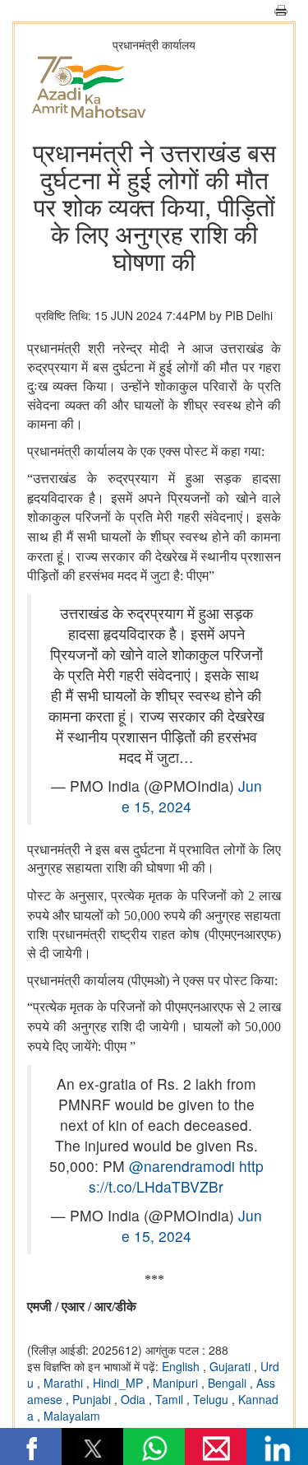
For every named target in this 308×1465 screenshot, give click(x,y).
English (182, 1366)
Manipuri (177, 1382)
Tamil (170, 1399)
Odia (135, 1399)
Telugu (212, 1399)
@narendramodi (182, 1166)
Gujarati (231, 1366)
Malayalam (72, 1415)
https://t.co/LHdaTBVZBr (176, 1176)
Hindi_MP (119, 1382)
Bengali (229, 1382)
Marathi (65, 1382)
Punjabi (93, 1399)
